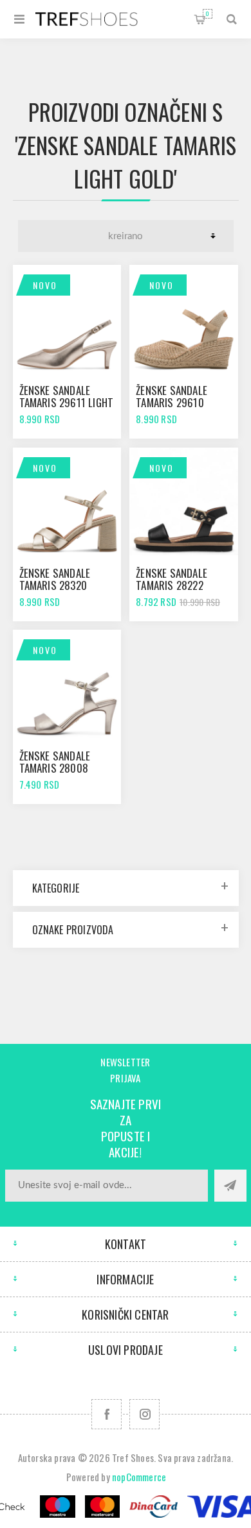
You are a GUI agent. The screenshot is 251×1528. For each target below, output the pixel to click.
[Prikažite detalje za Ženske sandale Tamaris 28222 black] (183, 501)
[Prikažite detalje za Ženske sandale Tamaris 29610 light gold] (183, 319)
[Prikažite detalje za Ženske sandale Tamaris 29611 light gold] (67, 319)
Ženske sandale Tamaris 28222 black (171, 585)
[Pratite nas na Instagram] (144, 1414)
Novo (45, 285)
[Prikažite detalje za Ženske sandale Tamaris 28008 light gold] (67, 683)
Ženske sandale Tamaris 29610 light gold (171, 402)
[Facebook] (106, 1414)
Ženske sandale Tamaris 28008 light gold (55, 768)
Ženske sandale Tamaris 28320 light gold (55, 585)
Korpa (207, 13)
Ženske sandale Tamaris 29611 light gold (66, 402)
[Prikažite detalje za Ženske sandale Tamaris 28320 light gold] (67, 501)
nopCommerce (139, 1477)
